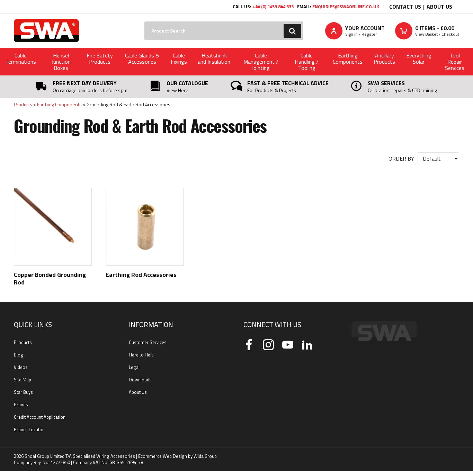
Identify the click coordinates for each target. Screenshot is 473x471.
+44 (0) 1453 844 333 (273, 6)
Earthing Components (348, 58)
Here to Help (141, 354)
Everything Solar (418, 58)
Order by (401, 158)
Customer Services (148, 342)
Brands (21, 404)
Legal (134, 367)
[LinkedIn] (307, 344)
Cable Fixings (179, 58)
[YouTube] (287, 344)
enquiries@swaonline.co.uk (345, 6)
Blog (18, 354)
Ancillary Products (384, 58)
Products (23, 104)
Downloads (140, 379)
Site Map (22, 379)
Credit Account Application (39, 417)
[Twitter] (268, 344)
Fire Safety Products (100, 58)
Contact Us (405, 6)
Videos (21, 367)
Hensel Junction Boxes (61, 61)
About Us (439, 6)
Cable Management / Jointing (260, 61)
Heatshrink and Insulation (214, 58)
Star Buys (23, 392)
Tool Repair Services (454, 61)
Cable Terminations (20, 58)
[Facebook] (249, 344)
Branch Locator (29, 429)
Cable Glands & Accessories (142, 58)
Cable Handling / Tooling (307, 61)
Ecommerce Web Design (162, 456)
